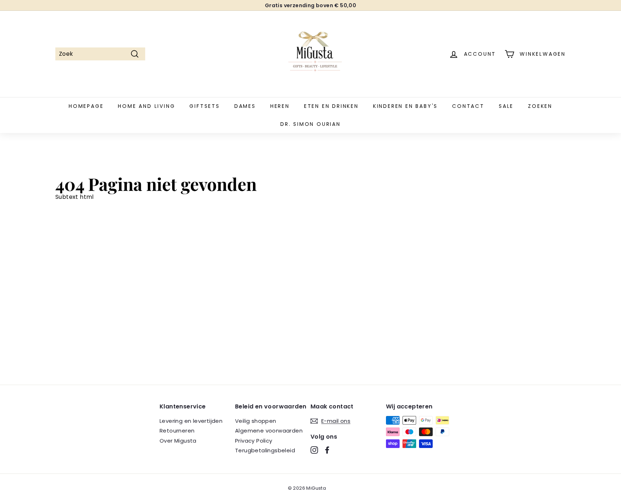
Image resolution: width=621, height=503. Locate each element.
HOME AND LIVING (146, 106)
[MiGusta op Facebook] (327, 450)
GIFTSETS (204, 106)
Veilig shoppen (255, 421)
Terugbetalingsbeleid (265, 450)
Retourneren (177, 430)
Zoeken (540, 106)
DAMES (245, 106)
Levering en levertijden (191, 421)
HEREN (280, 106)
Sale (506, 106)
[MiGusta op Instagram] (314, 450)
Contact (468, 106)
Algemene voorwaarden (269, 430)
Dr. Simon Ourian (310, 124)
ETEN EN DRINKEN (331, 106)
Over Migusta (178, 440)
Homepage (86, 106)
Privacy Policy (253, 440)
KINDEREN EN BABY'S (405, 106)
